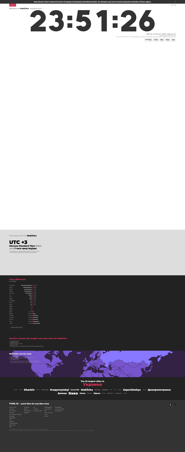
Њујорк (11, 289)
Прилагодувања (48, 407)
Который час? (47, 430)
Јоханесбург (12, 300)
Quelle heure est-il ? (32, 430)
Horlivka (20, 389)
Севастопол (110, 393)
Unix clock (35, 409)
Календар (11, 421)
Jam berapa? (58, 430)
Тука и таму (11, 409)
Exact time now (12, 407)
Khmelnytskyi (44, 389)
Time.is (13, 5)
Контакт (46, 416)
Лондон (156, 40)
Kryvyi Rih (75, 390)
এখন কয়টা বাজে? (42, 430)
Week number (12, 425)
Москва (11, 309)
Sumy (115, 389)
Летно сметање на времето (15, 414)
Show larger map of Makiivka (17, 361)
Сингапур (11, 317)
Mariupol (98, 390)
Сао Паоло (11, 293)
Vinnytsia (119, 389)
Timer (10, 419)
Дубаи (10, 311)
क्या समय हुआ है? (21, 430)
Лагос (10, 296)
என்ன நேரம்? (79, 430)
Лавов (82, 393)
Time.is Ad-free (48, 409)
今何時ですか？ (70, 430)
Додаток (26, 409)
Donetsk (78, 2)
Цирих (10, 304)
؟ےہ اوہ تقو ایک (84, 430)
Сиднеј (10, 323)
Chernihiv (15, 389)
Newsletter (26, 412)
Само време (12, 416)
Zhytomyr (144, 389)
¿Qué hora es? (26, 430)
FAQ (45, 410)
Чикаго (10, 287)
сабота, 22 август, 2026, (161, 34)
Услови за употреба (59, 409)
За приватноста (58, 410)
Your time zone (12, 410)
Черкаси (125, 393)
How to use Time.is (49, 412)
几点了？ (16, 430)
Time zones (11, 412)
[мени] (175, 5)
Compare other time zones (16, 327)
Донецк (62, 393)
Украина (92, 384)
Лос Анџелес (148, 40)
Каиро (10, 308)
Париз (161, 40)
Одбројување (12, 417)
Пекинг (167, 40)
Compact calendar (13, 423)
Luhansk (68, 2)
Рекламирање (58, 407)
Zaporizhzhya (132, 389)
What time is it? (12, 430)
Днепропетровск (159, 389)
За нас (46, 414)
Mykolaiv (105, 390)
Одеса (97, 393)
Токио (173, 40)
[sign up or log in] (172, 5)
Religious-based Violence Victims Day (167, 35)
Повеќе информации (135, 36)
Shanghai (11, 315)
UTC (10, 295)
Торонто (11, 291)
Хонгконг (11, 319)
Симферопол (118, 393)
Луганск (89, 393)
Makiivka (87, 389)
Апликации (26, 407)
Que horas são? (52, 430)
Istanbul (11, 306)
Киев (73, 393)
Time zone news (27, 410)
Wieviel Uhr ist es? (64, 430)
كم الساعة (38, 430)
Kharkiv (29, 389)
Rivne (111, 389)
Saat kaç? (75, 430)
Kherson (38, 389)
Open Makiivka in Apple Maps (31, 361)
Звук (10, 426)
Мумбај (11, 313)
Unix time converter (37, 410)
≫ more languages (90, 430)
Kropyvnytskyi (59, 389)
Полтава (103, 393)
